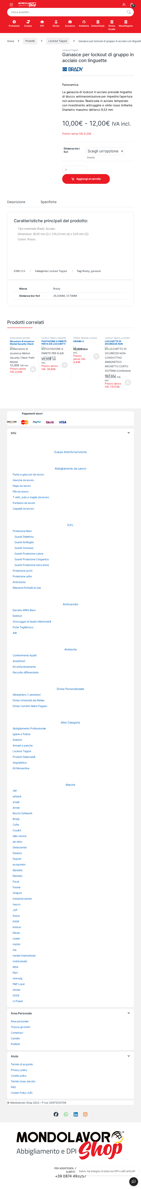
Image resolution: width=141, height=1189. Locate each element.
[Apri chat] (133, 1181)
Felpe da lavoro (22, 485)
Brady (85, 271)
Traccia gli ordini (20, 1027)
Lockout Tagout (57, 40)
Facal (16, 881)
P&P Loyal (19, 984)
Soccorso (70, 25)
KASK (16, 921)
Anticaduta (19, 582)
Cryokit (17, 830)
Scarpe (28, 25)
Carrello (15, 1038)
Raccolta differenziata (26, 672)
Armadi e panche (23, 745)
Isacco (16, 904)
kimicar (17, 927)
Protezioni (14, 25)
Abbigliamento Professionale (29, 728)
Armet (16, 807)
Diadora (17, 853)
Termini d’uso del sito (23, 1081)
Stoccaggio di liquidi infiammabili (32, 621)
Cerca (129, 12)
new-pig (17, 978)
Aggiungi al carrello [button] (94, 356)
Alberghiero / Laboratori (27, 694)
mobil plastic (20, 961)
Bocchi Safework (22, 813)
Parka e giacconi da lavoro (28, 474)
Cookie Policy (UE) (21, 1092)
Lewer (16, 938)
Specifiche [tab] (49, 202)
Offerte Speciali (80, 338)
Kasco (16, 915)
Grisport (17, 892)
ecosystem (19, 864)
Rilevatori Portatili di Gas (27, 587)
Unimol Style (97, 25)
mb (15, 949)
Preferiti (15, 1044)
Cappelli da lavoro (23, 508)
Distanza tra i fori (72, 150)
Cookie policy (19, 1075)
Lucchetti (125, 338)
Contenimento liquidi (25, 655)
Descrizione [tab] (16, 202)
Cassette (61, 338)
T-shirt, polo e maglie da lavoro (31, 497)
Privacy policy (19, 1069)
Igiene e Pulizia (21, 734)
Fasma (16, 887)
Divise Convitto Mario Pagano (30, 706)
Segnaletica (19, 762)
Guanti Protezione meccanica (32, 564)
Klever (16, 932)
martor (16, 944)
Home (10, 40)
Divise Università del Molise (28, 700)
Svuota (91, 157)
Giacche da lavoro (23, 480)
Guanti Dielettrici (24, 536)
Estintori (17, 615)
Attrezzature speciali (20, 338)
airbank (17, 796)
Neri (15, 972)
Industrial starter (22, 898)
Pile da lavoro (20, 491)
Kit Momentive (21, 768)
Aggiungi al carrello (88, 178)
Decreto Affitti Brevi (24, 610)
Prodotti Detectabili (24, 756)
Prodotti (30, 40)
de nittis (17, 841)
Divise (56, 25)
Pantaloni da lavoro (24, 502)
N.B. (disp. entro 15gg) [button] (64, 365)
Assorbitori (19, 661)
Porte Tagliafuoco (23, 627)
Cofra (16, 824)
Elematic (18, 875)
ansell (16, 802)
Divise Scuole (111, 27)
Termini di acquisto (22, 1064)
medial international (24, 955)
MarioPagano (126, 25)
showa (16, 989)
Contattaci (17, 1032)
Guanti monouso (24, 547)
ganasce (96, 271)
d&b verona (19, 836)
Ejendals (17, 870)
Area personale (19, 1021)
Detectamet (20, 847)
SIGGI (16, 995)
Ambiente (84, 25)
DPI (42, 25)
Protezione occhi (22, 570)
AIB (15, 632)
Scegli (32, 369)
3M (15, 790)
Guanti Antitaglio (24, 542)
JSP (15, 910)
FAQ (13, 1087)
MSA (15, 966)
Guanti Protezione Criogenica (32, 559)
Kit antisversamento (24, 666)
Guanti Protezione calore (29, 553)
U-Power (18, 1001)
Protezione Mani (22, 531)
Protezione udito (22, 576)
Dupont (17, 858)
